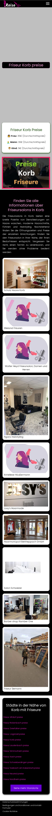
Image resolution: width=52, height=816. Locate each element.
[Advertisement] (26, 35)
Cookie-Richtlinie (10, 811)
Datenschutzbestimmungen (15, 802)
